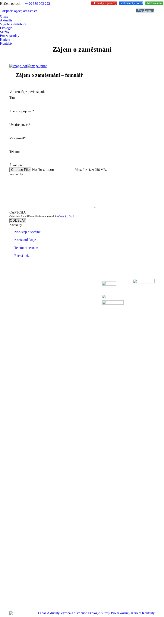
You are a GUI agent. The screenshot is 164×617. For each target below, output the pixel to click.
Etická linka (22, 255)
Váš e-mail (17, 138)
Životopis (15, 165)
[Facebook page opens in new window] (12, 292)
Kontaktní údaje (25, 240)
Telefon (14, 151)
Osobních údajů (66, 216)
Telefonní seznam (26, 248)
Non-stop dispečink (27, 232)
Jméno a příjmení (21, 111)
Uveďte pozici (19, 124)
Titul (12, 97)
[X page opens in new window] (19, 292)
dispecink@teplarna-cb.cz (19, 11)
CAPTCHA (17, 212)
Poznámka (16, 174)
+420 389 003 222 (37, 3)
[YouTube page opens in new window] (25, 292)
